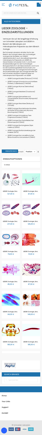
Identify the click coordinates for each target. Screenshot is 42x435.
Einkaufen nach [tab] (11, 151)
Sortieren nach (18, 152)
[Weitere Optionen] (10, 365)
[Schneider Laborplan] (19, 5)
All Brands (37, 374)
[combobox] (21, 13)
